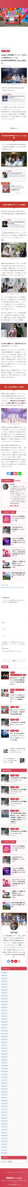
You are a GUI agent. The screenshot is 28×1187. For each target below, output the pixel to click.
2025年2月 (4, 1025)
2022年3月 (4, 1126)
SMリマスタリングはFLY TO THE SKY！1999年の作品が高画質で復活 (17, 712)
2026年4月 (4, 984)
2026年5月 (4, 981)
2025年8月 (4, 1007)
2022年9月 (4, 1109)
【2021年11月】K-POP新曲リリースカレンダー (18, 529)
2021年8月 (4, 1147)
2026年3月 (4, 987)
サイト (3, 635)
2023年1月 (4, 1097)
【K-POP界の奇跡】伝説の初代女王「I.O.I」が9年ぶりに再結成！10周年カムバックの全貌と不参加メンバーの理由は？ (18, 817)
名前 (3, 622)
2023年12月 (4, 1065)
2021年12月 (4, 1135)
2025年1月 (4, 1027)
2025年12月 (4, 995)
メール (4, 629)
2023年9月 (4, 1074)
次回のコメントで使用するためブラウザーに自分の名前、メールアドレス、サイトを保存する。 (13, 644)
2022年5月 (4, 1121)
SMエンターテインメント (15, 587)
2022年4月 (4, 1123)
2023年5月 (4, 1086)
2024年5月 (4, 1051)
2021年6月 (4, 1153)
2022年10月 (4, 1106)
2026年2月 (4, 990)
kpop (7, 587)
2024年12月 (4, 1030)
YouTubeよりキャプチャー (15, 167)
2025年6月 (4, 1013)
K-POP (4, 585)
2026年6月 (4, 978)
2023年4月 (4, 1089)
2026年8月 (4, 972)
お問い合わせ (11, 1172)
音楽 (7, 585)
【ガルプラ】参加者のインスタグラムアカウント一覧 (18, 518)
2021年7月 (4, 1150)
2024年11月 (4, 1033)
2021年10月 (4, 1141)
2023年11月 (4, 1068)
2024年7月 (4, 1045)
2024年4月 (4, 1054)
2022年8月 (4, 1112)
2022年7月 (4, 1115)
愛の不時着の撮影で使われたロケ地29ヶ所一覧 (18, 575)
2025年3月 (4, 1022)
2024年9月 (4, 1039)
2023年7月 (4, 1080)
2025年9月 (4, 1004)
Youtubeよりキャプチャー (15, 84)
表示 (16, 128)
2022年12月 (4, 1100)
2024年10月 (4, 1036)
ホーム (5, 1172)
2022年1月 (4, 1132)
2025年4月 (4, 1019)
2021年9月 (4, 1144)
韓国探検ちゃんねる (14, 1178)
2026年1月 (4, 993)
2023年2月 (4, 1094)
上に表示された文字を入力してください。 (12, 651)
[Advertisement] (14, 36)
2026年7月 (4, 975)
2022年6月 (4, 1118)
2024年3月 (4, 1057)
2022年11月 (4, 1103)
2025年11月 (4, 998)
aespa (4, 587)
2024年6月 (4, 1048)
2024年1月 (4, 1062)
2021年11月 (4, 1138)
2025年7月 (4, 1010)
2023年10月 (4, 1071)
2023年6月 (4, 1083)
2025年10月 (4, 1001)
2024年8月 (4, 1042)
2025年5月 (4, 1016)
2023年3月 (4, 1091)
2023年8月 (4, 1077)
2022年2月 (4, 1129)
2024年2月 (4, 1059)
